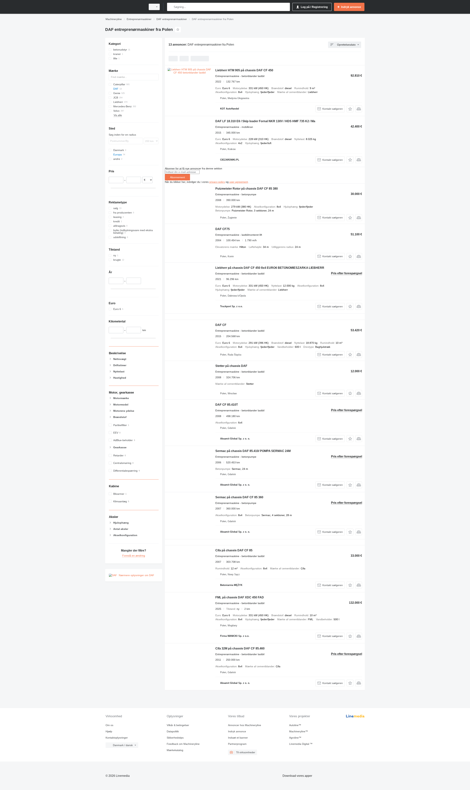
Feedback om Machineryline (183, 743)
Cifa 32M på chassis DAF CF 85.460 (240, 648)
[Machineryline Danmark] (125, 7)
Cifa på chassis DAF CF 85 (233, 550)
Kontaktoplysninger (117, 737)
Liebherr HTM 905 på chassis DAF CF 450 (244, 70)
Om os (109, 725)
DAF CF (220, 324)
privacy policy (217, 181)
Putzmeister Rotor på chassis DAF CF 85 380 (246, 188)
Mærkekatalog (175, 750)
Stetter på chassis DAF (231, 365)
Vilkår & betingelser (178, 725)
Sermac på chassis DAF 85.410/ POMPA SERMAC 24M (253, 451)
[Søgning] (170, 7)
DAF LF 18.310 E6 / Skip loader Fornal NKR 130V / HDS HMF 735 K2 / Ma (265, 121)
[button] (350, 108)
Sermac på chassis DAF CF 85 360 (239, 497)
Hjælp (109, 731)
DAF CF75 (222, 229)
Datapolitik (173, 731)
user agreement (238, 181)
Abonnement (177, 177)
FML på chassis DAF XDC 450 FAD (239, 597)
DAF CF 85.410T (226, 404)
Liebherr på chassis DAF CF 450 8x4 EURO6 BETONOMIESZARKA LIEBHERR (269, 267)
